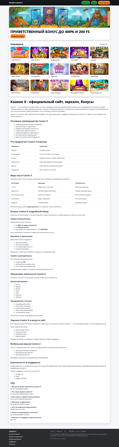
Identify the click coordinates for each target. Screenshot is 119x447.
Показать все (104, 44)
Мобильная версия (15, 439)
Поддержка (12, 441)
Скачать (86, 3)
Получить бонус (18, 36)
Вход (94, 3)
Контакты (12, 444)
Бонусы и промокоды (16, 436)
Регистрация (104, 3)
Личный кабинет (14, 434)
